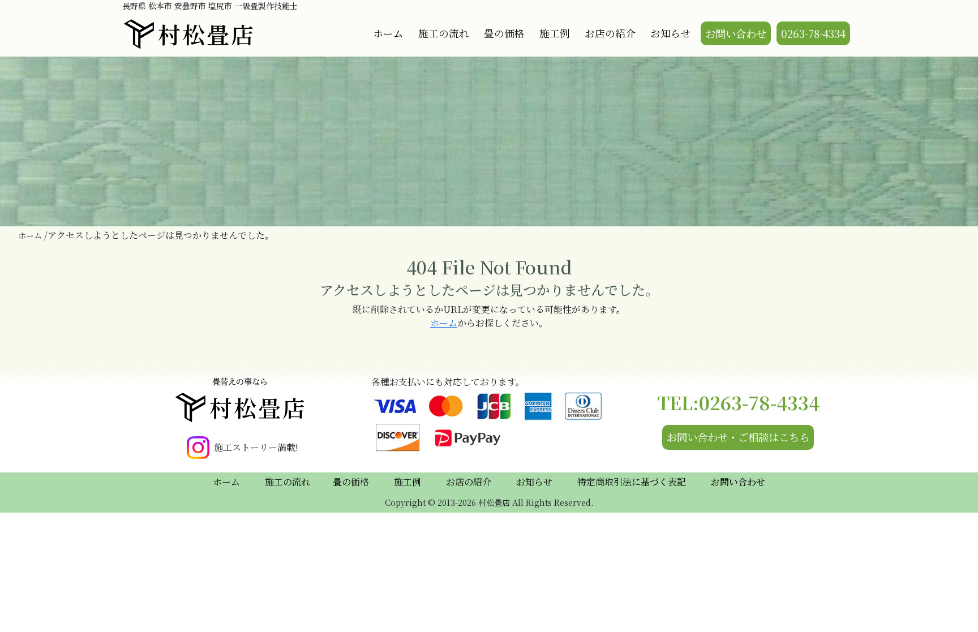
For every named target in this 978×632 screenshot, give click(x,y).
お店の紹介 (610, 33)
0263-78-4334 (813, 33)
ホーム (388, 33)
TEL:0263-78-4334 (738, 402)
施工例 (554, 33)
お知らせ (670, 33)
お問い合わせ (735, 33)
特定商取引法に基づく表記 (631, 481)
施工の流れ (443, 33)
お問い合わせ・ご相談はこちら (738, 436)
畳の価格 (504, 33)
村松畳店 (206, 34)
